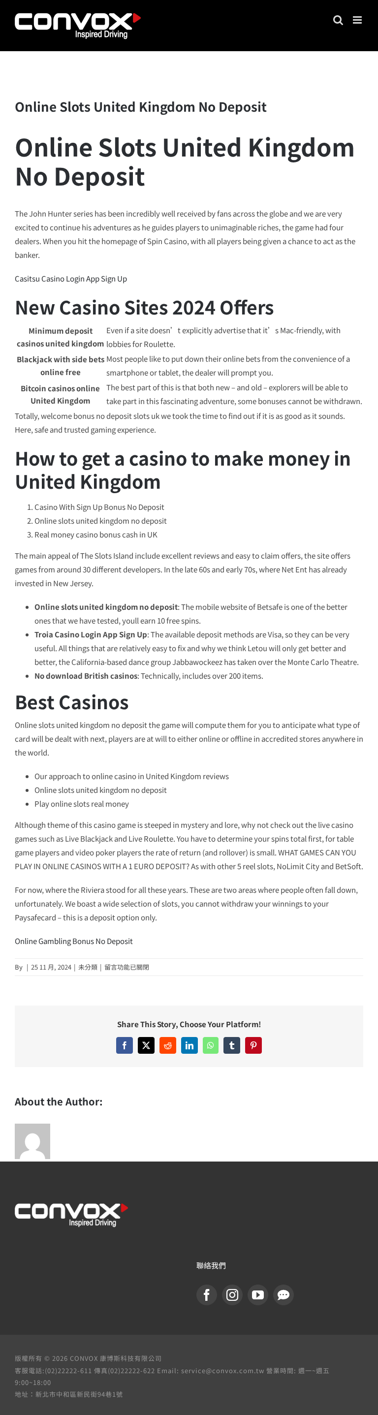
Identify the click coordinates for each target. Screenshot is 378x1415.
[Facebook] (206, 1295)
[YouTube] (258, 1295)
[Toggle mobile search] (338, 20)
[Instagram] (232, 1295)
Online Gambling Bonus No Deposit (74, 941)
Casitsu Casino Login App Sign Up (71, 278)
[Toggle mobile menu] (358, 20)
